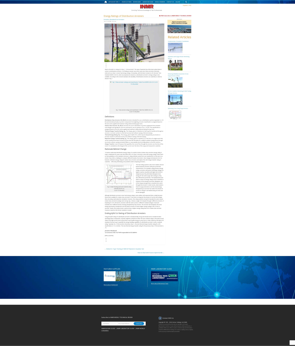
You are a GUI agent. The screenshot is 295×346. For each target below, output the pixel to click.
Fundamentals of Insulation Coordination (178, 41)
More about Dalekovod (111, 285)
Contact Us (170, 2)
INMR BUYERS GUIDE (108, 328)
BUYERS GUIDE (137, 2)
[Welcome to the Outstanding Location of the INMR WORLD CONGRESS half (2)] (179, 21)
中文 (190, 5)
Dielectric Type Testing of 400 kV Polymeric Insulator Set (124, 249)
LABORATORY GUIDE (148, 2)
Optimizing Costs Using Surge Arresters (178, 108)
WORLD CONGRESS (160, 2)
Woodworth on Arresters (117, 19)
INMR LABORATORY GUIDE (125, 328)
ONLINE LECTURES (126, 2)
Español (185, 5)
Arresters (106, 19)
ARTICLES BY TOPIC (113, 2)
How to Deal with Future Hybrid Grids (151, 253)
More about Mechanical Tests (159, 283)
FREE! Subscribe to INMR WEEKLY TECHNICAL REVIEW (176, 16)
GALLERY (178, 2)
